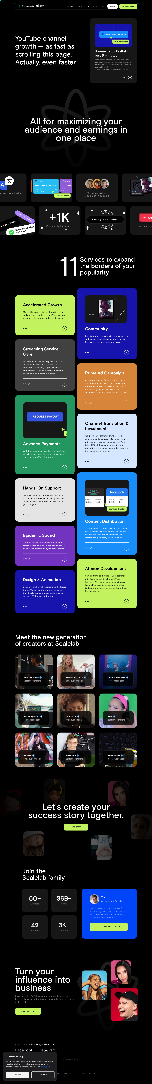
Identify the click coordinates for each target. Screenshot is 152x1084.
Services (71, 6)
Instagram (47, 1050)
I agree (17, 1075)
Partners (81, 6)
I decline (43, 1075)
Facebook (24, 1050)
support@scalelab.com (43, 1044)
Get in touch (92, 6)
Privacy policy (46, 1067)
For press (66, 1059)
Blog (102, 6)
